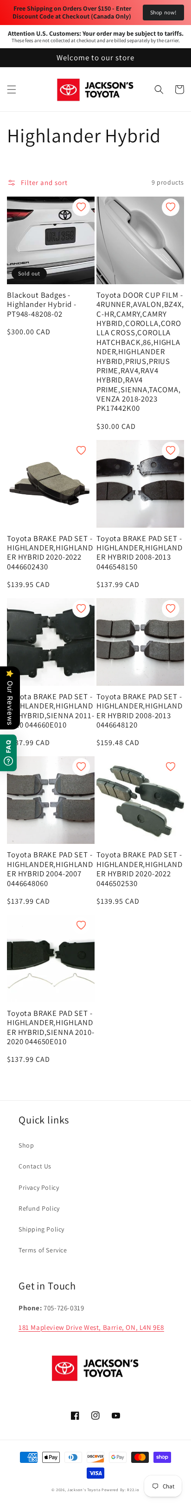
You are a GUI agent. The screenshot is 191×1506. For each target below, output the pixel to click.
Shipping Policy (41, 1229)
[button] (11, 89)
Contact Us (35, 1166)
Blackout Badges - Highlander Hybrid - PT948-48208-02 (41, 304)
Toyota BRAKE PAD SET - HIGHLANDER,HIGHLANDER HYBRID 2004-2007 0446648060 (50, 869)
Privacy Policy (39, 1187)
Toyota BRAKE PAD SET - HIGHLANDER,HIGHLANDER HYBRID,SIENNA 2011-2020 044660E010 (50, 711)
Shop (26, 1145)
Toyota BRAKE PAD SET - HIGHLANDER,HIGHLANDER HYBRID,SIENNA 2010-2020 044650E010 (50, 1027)
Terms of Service (43, 1250)
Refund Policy (39, 1208)
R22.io (133, 1489)
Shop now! (163, 12)
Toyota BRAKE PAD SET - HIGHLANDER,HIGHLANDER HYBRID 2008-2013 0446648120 (139, 711)
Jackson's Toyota (83, 1489)
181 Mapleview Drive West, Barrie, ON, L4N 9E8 (91, 1327)
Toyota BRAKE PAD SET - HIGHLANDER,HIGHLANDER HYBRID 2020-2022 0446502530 (139, 869)
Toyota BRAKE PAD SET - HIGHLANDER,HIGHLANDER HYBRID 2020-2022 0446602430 (50, 553)
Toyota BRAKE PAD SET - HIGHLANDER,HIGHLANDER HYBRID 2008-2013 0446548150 (139, 553)
